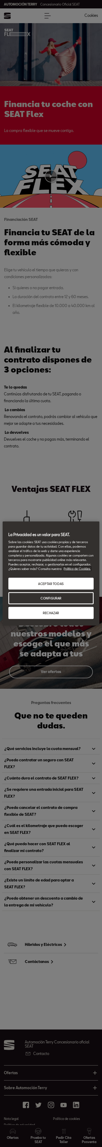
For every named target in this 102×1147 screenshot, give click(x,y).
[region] (51, 573)
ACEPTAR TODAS (51, 583)
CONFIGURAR (51, 598)
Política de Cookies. (77, 568)
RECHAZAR (51, 613)
